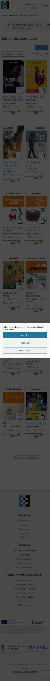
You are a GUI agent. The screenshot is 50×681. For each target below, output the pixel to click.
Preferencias (25, 350)
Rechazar (25, 342)
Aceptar (25, 335)
